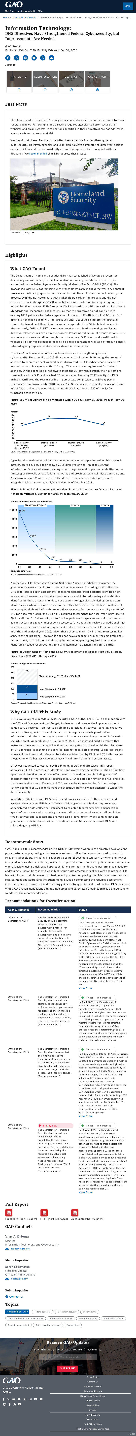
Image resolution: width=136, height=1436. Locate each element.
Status (83, 909)
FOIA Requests (93, 1415)
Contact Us (16, 1296)
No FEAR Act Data (93, 1424)
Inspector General (92, 1386)
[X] (18, 58)
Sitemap (93, 1410)
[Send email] (53, 58)
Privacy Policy (93, 1401)
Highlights (19, 77)
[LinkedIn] (27, 58)
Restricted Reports (93, 1391)
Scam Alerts (93, 1420)
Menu (128, 6)
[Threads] (44, 58)
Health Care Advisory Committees (92, 1429)
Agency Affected (19, 909)
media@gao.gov (19, 1279)
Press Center (93, 1377)
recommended (38, 153)
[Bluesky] (35, 58)
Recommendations (45, 77)
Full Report (71, 77)
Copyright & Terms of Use (92, 1396)
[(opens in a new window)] (3, 1399)
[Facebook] (9, 58)
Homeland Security (17, 1312)
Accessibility (93, 1405)
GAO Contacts (97, 77)
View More (86, 988)
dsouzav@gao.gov (20, 1249)
